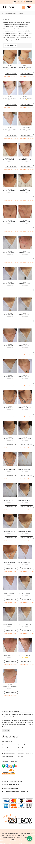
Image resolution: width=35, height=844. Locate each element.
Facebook (3, 736)
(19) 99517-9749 (28, 1)
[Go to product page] (10, 57)
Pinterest (10, 736)
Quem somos (6, 745)
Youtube (13, 736)
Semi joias (27, 127)
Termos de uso (6, 747)
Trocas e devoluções (24, 745)
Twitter (7, 736)
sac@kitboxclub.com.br (17, 1)
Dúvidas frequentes (8, 756)
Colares (10, 65)
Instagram (17, 736)
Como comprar (6, 750)
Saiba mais (6, 730)
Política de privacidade (9, 753)
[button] (23, 7)
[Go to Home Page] (2, 13)
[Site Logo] (8, 7)
